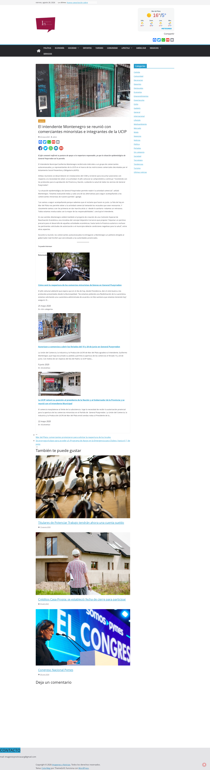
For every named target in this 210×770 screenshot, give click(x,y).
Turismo (99, 48)
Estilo (136, 104)
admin (55, 137)
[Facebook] (154, 40)
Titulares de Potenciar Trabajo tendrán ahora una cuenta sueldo (81, 523)
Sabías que (141, 48)
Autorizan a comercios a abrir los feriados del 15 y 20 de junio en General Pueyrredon (79, 346)
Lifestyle (126, 48)
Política (47, 48)
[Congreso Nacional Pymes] (83, 611)
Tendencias (138, 164)
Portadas (137, 148)
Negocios (154, 48)
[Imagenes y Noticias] (39, 51)
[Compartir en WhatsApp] (51, 148)
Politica (41, 121)
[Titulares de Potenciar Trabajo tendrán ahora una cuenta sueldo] (83, 457)
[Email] (172, 40)
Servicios (48, 53)
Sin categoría (139, 152)
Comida (137, 72)
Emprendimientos (141, 96)
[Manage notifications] (204, 765)
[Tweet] (45, 148)
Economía (59, 48)
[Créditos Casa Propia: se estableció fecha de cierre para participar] (83, 534)
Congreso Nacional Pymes (55, 670)
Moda (136, 132)
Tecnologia (138, 160)
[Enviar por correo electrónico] (56, 148)
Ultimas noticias (140, 172)
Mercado (137, 128)
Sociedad (72, 48)
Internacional (139, 116)
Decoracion (138, 80)
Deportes (87, 48)
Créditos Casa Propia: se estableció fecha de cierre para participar (82, 599)
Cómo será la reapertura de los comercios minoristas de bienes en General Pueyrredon (80, 285)
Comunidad (112, 48)
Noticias (137, 140)
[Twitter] (159, 40)
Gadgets (137, 108)
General (137, 112)
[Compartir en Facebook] (40, 148)
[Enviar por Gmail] (61, 148)
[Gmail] (168, 40)
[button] (77, 48)
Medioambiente (140, 124)
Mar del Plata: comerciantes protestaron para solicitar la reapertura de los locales (73, 437)
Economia (138, 92)
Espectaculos (139, 100)
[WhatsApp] (163, 40)
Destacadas (138, 88)
